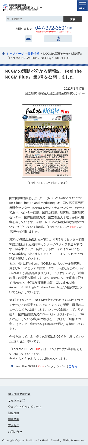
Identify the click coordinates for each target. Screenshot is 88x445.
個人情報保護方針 (19, 394)
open (82, 5)
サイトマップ (16, 400)
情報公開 (13, 419)
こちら (73, 366)
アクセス (28, 38)
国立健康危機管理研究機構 (58, 38)
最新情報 (34, 54)
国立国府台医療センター (27, 7)
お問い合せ (15, 432)
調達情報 (13, 413)
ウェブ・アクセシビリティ (24, 406)
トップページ (15, 54)
